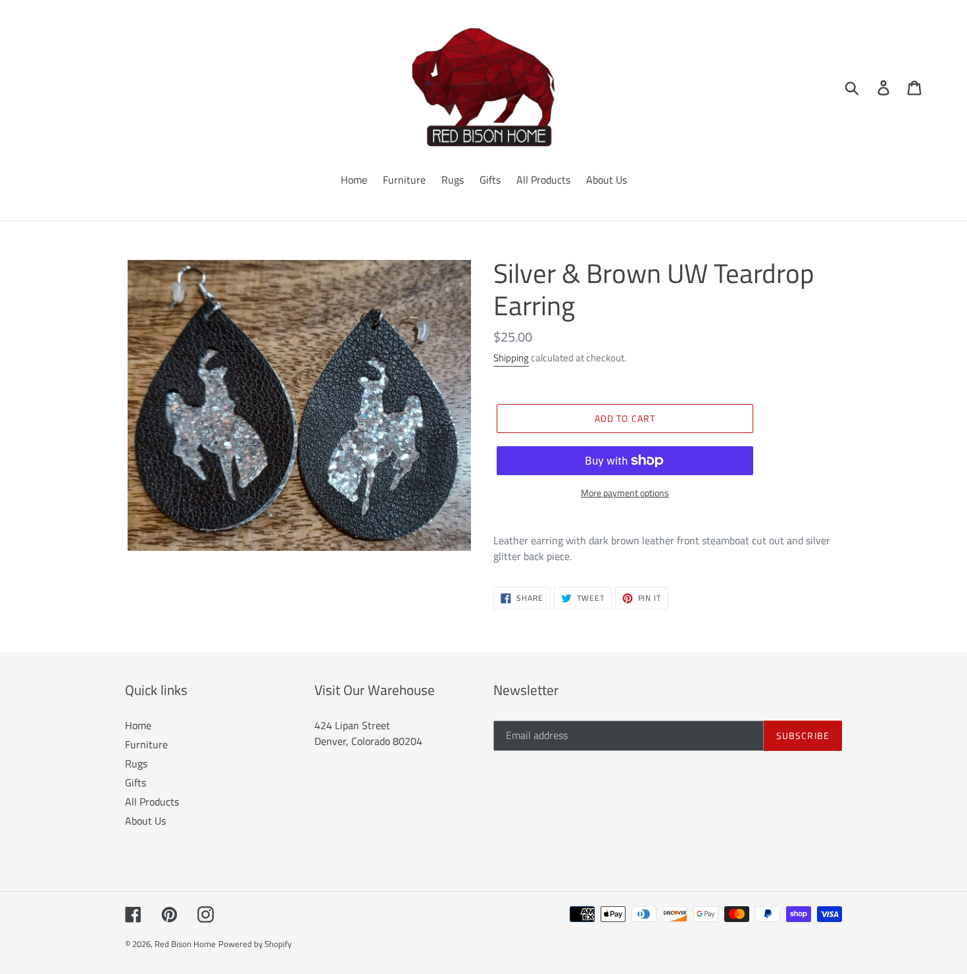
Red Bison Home (185, 943)
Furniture (146, 744)
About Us (145, 821)
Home (138, 725)
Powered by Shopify (254, 943)
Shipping (511, 357)
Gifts (135, 782)
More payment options (625, 493)
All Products (152, 801)
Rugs (136, 763)
